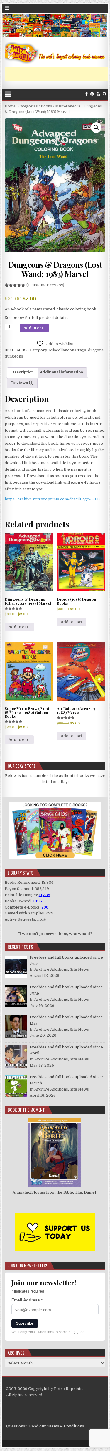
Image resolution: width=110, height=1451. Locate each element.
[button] (96, 127)
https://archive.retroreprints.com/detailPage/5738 (52, 499)
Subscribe (24, 1323)
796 (44, 907)
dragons (96, 350)
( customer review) (45, 285)
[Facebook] (86, 94)
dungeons (14, 356)
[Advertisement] (57, 74)
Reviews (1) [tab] (22, 382)
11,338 (44, 895)
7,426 (37, 901)
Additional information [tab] (61, 372)
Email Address (27, 1300)
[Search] (104, 94)
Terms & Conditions (65, 1426)
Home (10, 106)
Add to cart (34, 328)
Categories (28, 106)
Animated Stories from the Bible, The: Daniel (54, 1192)
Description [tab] (22, 372)
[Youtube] (98, 94)
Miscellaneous (68, 106)
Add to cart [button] (19, 627)
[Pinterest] (92, 94)
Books (46, 106)
